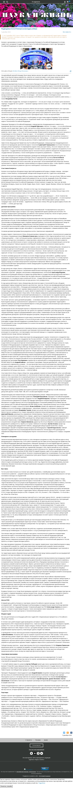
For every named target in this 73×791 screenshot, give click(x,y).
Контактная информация (36, 749)
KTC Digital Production (44, 776)
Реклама (38, 740)
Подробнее (41, 783)
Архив (46, 740)
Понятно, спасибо (6, 786)
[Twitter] (64, 733)
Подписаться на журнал (36, 23)
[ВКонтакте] (71, 733)
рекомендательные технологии (26, 771)
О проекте (28, 740)
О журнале (36, 2)
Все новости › (67, 32)
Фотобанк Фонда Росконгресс (20, 71)
